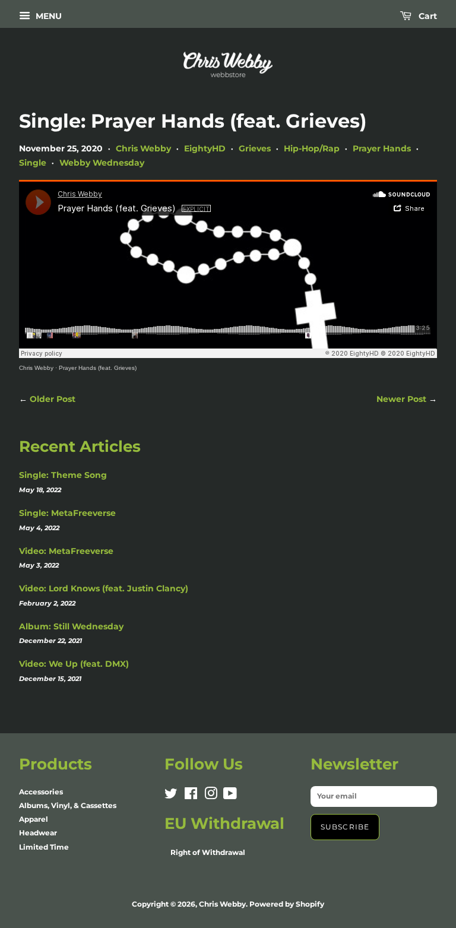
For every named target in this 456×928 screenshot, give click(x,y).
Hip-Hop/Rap (312, 148)
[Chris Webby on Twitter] (171, 795)
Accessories (41, 791)
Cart (426, 16)
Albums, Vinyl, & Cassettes (67, 805)
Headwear (38, 832)
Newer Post (401, 399)
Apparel (33, 819)
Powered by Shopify (286, 904)
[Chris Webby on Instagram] (210, 795)
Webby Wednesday (101, 162)
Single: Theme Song (63, 475)
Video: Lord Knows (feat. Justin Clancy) (103, 588)
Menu (47, 16)
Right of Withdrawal (207, 852)
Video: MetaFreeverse (66, 551)
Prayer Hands (382, 148)
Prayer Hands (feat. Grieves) (98, 368)
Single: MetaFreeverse (67, 513)
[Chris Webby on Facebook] (191, 795)
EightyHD (205, 148)
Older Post (52, 399)
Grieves (255, 148)
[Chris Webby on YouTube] (230, 795)
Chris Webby (143, 148)
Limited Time (44, 847)
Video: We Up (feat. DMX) (74, 663)
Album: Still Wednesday (71, 626)
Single (32, 162)
